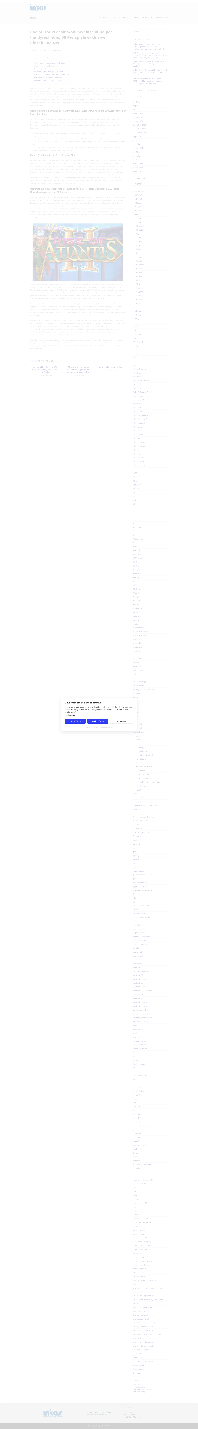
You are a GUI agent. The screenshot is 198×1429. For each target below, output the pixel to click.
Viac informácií (70, 715)
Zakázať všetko (98, 721)
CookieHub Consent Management (103, 727)
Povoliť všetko (75, 721)
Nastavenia (121, 721)
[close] (132, 702)
